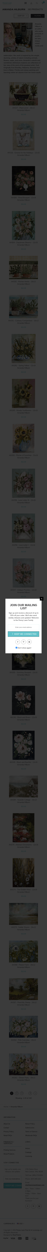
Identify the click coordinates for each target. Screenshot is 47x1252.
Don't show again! (24, 648)
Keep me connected (25, 634)
